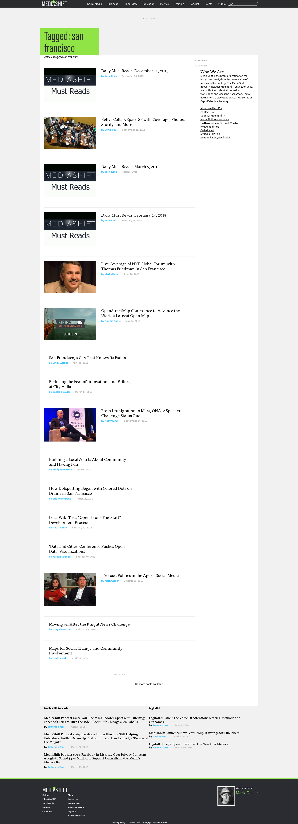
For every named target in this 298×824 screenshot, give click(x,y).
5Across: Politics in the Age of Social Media (140, 575)
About (71, 795)
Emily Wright (60, 363)
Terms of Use (134, 822)
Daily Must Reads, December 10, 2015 (134, 70)
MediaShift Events (76, 807)
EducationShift (49, 799)
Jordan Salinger (61, 556)
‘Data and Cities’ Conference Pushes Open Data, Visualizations (87, 548)
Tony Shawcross (62, 629)
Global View (130, 4)
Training (179, 4)
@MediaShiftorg (209, 126)
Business (113, 4)
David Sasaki (59, 658)
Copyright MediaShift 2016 (155, 822)
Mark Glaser (112, 274)
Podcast (194, 4)
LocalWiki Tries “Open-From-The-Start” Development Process (85, 519)
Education (149, 4)
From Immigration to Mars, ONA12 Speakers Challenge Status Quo (141, 413)
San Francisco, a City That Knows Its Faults (87, 357)
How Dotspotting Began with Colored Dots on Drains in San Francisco (90, 490)
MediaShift (55, 789)
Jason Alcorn (160, 725)
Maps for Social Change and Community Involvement (85, 650)
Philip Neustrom (62, 469)
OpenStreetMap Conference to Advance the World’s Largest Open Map (140, 313)
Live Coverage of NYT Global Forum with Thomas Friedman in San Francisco (138, 266)
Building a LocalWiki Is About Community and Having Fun (87, 461)
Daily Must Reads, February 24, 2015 (133, 214)
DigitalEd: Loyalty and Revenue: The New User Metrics (188, 743)
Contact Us (73, 799)
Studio (222, 4)
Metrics (164, 4)
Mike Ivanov (59, 527)
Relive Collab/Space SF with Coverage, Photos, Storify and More (143, 121)
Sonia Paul (111, 130)
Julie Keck (111, 76)
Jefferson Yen (56, 726)
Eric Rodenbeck (61, 498)
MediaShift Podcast (76, 815)
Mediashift (54, 3)
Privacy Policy (118, 822)
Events (208, 4)
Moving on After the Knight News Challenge (89, 623)
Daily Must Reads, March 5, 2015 (130, 166)
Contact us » (207, 112)
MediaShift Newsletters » (214, 119)
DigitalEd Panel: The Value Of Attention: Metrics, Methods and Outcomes (195, 719)
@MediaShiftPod (210, 134)
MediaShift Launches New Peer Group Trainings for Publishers (194, 732)
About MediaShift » (211, 108)
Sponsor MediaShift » (212, 115)
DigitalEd (72, 811)
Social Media (94, 4)
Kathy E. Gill (112, 421)
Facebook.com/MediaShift (215, 137)
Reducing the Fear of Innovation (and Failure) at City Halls (90, 384)
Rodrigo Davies (61, 392)
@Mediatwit (207, 130)
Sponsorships (74, 803)
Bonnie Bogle (113, 321)
